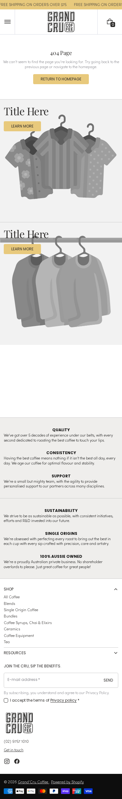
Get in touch (13, 749)
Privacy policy (63, 700)
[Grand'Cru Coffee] (19, 722)
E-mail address (23, 679)
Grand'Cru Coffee (33, 781)
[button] (7, 21)
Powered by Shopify (67, 781)
